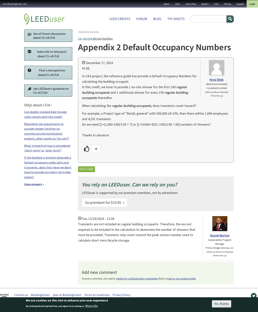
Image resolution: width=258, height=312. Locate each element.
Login (252, 3)
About (166, 3)
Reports (205, 3)
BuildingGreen (40, 295)
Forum (141, 19)
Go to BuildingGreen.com (15, 3)
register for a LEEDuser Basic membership (137, 278)
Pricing (227, 3)
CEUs (177, 3)
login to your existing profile (181, 278)
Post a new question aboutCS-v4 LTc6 (51, 72)
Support (240, 3)
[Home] (44, 19)
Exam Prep (191, 3)
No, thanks (221, 303)
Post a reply (86, 169)
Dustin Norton (219, 235)
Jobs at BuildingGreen (67, 295)
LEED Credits (119, 19)
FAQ (216, 3)
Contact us (21, 295)
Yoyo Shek (216, 80)
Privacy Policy (121, 295)
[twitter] (254, 297)
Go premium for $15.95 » (104, 202)
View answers (33, 184)
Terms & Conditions (97, 295)
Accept (204, 304)
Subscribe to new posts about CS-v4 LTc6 (52, 54)
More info (91, 306)
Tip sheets (176, 19)
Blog (157, 19)
